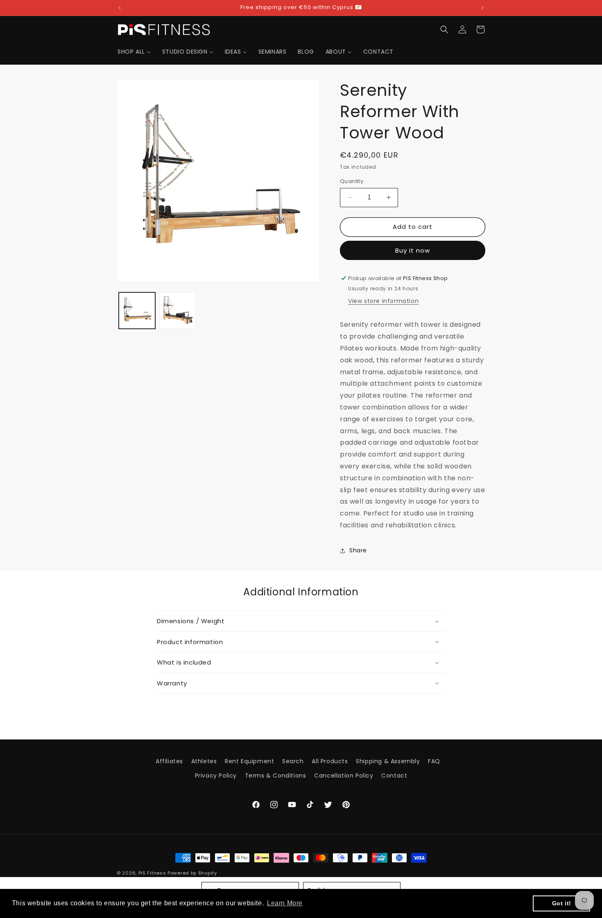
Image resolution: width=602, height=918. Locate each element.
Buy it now (412, 250)
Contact (394, 775)
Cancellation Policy (343, 775)
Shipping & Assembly (388, 761)
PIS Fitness (152, 873)
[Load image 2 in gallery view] (177, 310)
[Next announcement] (482, 8)
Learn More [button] (285, 903)
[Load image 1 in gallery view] (137, 310)
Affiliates (169, 761)
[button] (444, 29)
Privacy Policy (216, 775)
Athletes (204, 761)
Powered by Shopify (192, 873)
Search (293, 761)
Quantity (351, 181)
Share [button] (358, 550)
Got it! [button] (561, 903)
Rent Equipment (249, 761)
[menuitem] (134, 51)
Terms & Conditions (275, 775)
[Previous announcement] (120, 8)
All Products (330, 761)
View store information (383, 301)
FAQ (434, 761)
